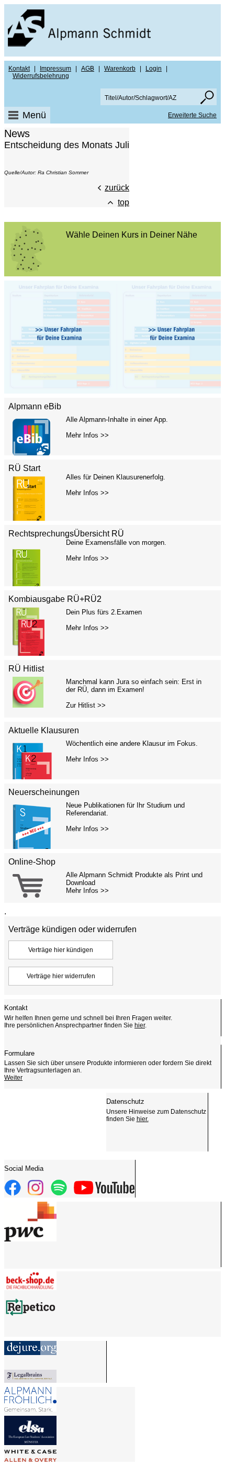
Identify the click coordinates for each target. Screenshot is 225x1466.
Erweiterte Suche (192, 115)
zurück (117, 187)
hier (139, 1025)
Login (153, 68)
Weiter (13, 1077)
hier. (143, 1119)
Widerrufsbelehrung (41, 76)
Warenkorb (120, 68)
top (123, 202)
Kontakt (19, 68)
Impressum (55, 68)
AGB (87, 68)
